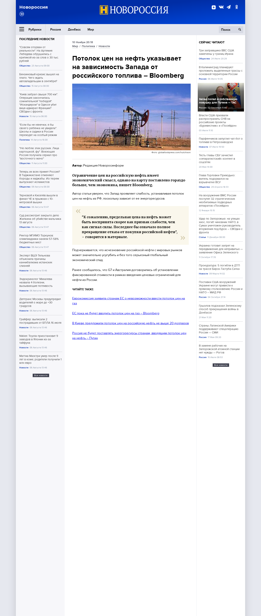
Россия (55, 29)
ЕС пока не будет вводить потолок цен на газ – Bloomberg (115, 313)
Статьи (202, 237)
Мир (91, 29)
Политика (24, 140)
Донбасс (74, 29)
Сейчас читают (212, 42)
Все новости (41, 375)
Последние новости (36, 39)
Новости (23, 116)
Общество (24, 66)
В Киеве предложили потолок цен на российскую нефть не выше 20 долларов (130, 323)
